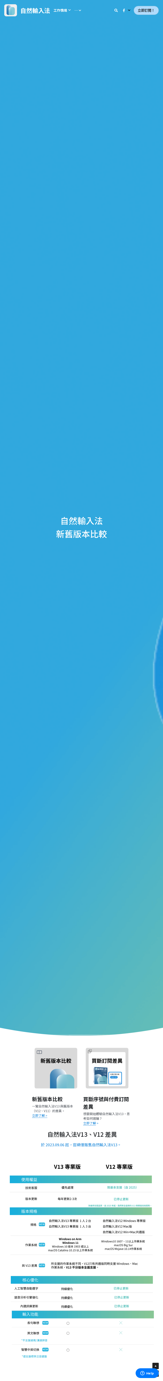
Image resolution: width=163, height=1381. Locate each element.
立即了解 (89, 1123)
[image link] (81, 1259)
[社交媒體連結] (124, 10)
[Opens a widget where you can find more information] (147, 1373)
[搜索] (116, 10)
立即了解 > (39, 1115)
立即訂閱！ (146, 10)
